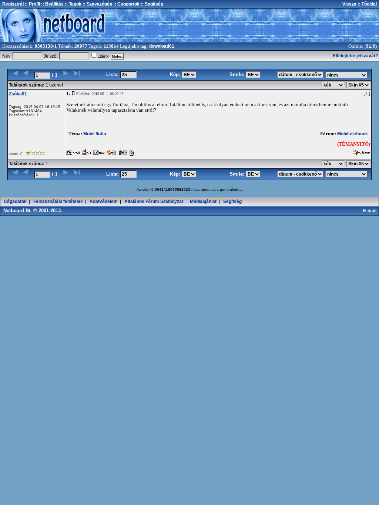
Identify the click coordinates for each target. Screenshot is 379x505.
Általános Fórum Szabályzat (153, 201)
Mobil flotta (94, 133)
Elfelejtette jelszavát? (355, 55)
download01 (161, 46)
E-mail (371, 210)
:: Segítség (151, 4)
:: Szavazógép (97, 4)
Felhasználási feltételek (58, 201)
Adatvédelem (104, 201)
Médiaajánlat (203, 201)
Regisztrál (13, 4)
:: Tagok (72, 4)
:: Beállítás (52, 4)
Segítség (232, 201)
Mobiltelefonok (352, 133)
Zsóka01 (18, 93)
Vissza (349, 4)
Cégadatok (15, 201)
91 (368, 46)
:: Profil (32, 4)
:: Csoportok (126, 4)
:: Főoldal (366, 4)
